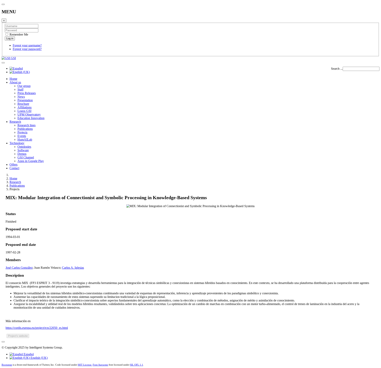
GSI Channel (25, 157)
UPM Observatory (29, 114)
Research (15, 121)
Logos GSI (24, 111)
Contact (14, 168)
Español (28, 354)
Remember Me (18, 34)
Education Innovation (30, 118)
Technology (17, 143)
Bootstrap (7, 364)
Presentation (25, 100)
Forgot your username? (27, 45)
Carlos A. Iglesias (73, 267)
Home (13, 78)
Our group (24, 86)
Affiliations (24, 107)
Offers (13, 164)
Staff (20, 89)
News (21, 96)
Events (21, 136)
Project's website (18, 335)
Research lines (26, 125)
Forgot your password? (27, 49)
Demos (21, 154)
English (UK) (39, 357)
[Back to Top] (3, 341)
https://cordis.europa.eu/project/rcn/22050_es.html (37, 327)
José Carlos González (19, 267)
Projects (22, 132)
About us (15, 82)
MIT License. (85, 364)
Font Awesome (100, 364)
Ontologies (24, 146)
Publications (25, 128)
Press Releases (26, 93)
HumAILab (24, 139)
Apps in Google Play (30, 161)
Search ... (337, 68)
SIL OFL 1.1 (136, 364)
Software (23, 150)
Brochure (23, 103)
